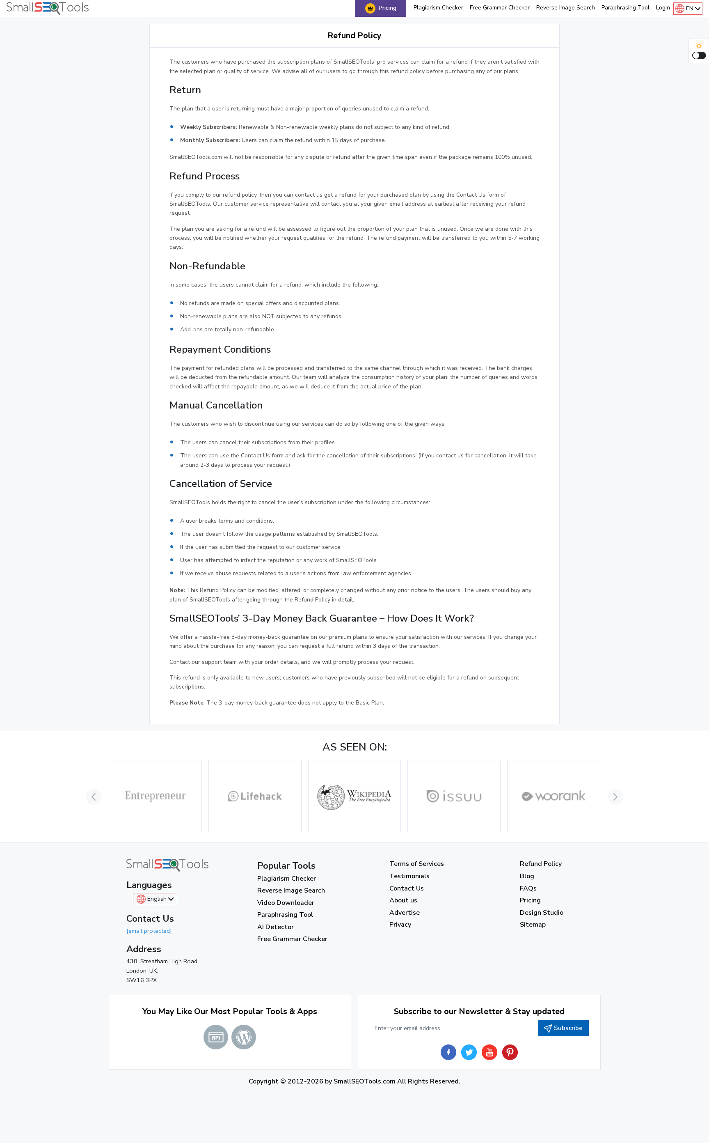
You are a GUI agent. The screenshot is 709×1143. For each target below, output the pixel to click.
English (157, 899)
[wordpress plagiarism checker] (243, 1037)
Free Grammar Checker (500, 7)
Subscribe (568, 1028)
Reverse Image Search (565, 7)
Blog (527, 876)
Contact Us (406, 888)
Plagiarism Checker (438, 7)
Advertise (404, 912)
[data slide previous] (93, 797)
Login (663, 7)
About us (403, 900)
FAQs (528, 888)
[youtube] (489, 1052)
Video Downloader (285, 902)
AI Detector (275, 927)
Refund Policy (541, 863)
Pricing (387, 8)
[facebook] (448, 1052)
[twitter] (469, 1052)
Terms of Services (416, 863)
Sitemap (533, 924)
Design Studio (541, 912)
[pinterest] (510, 1052)
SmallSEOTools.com (365, 1081)
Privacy (400, 924)
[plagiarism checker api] (216, 1037)
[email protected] (149, 931)
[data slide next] (615, 797)
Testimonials (409, 876)
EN (689, 8)
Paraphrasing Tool (626, 7)
